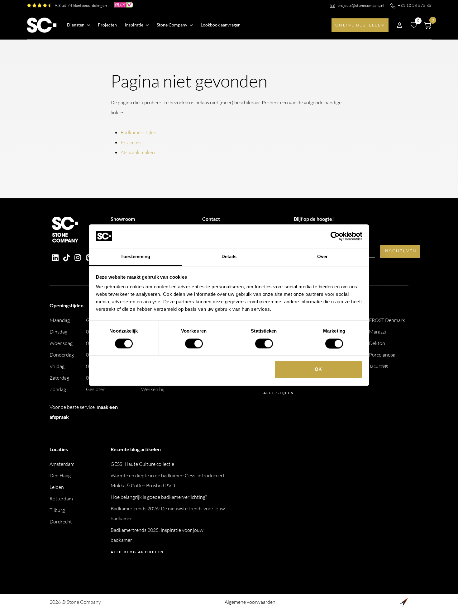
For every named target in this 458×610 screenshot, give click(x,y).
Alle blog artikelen (137, 552)
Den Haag (60, 475)
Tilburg (57, 510)
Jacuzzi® (378, 366)
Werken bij (153, 389)
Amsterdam (62, 464)
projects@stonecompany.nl (360, 5)
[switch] (194, 343)
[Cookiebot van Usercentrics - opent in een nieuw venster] (335, 236)
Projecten (107, 24)
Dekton (377, 343)
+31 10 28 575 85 (415, 5)
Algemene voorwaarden (250, 602)
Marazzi (377, 332)
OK (318, 369)
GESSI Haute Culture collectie (142, 464)
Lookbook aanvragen (221, 24)
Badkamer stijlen (138, 132)
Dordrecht (61, 521)
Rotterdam (61, 498)
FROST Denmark (387, 320)
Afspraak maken (138, 152)
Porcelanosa (382, 355)
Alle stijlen (278, 393)
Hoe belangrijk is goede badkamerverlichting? (159, 497)
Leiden (57, 487)
